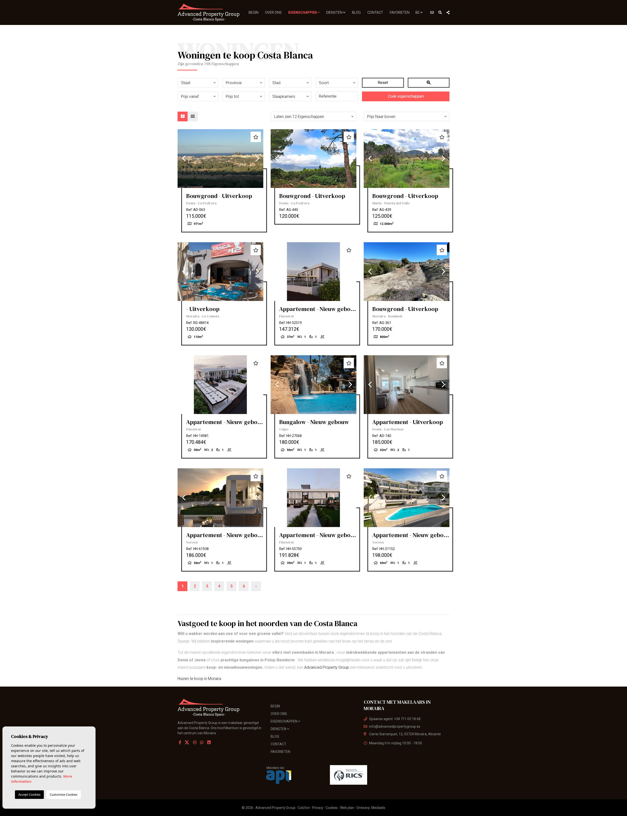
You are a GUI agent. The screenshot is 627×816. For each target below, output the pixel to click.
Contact (375, 12)
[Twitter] (187, 742)
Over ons (273, 12)
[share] (447, 12)
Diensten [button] (334, 12)
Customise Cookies (63, 794)
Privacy (317, 808)
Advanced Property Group (326, 667)
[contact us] (432, 12)
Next (257, 158)
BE (417, 12)
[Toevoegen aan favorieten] (256, 137)
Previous (184, 158)
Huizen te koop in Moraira (199, 678)
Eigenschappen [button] (302, 12)
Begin (253, 12)
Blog (356, 12)
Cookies (332, 808)
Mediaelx (378, 808)
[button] (313, 116)
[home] (209, 12)
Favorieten (400, 12)
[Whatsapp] (202, 742)
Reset (383, 82)
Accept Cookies (29, 794)
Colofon (304, 808)
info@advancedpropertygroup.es (394, 726)
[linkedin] (209, 742)
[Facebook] (180, 742)
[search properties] (440, 12)
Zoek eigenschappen (406, 96)
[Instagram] (195, 742)
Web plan (347, 808)
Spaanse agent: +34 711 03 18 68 (395, 719)
